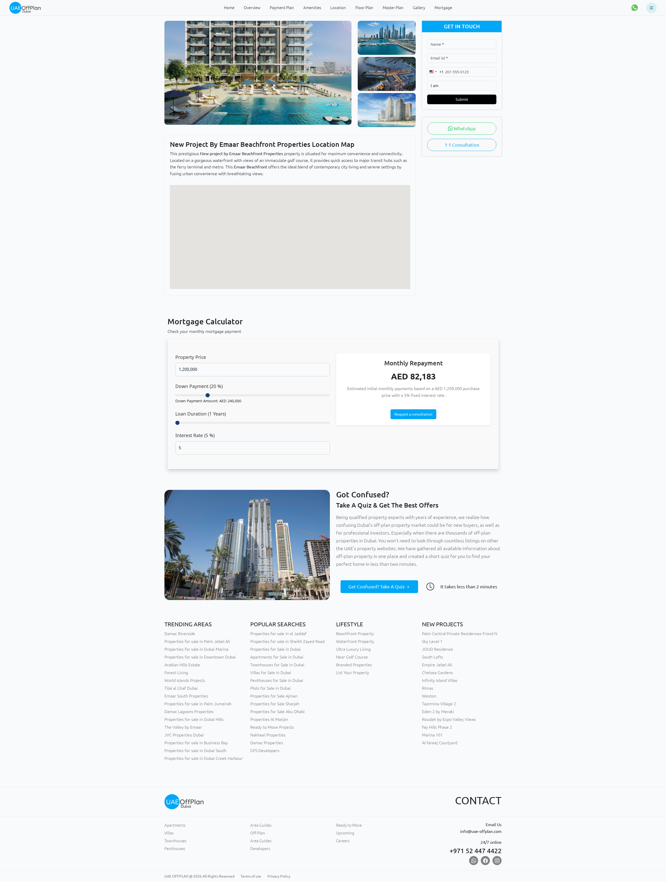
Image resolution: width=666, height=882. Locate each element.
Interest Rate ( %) (195, 435)
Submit (462, 99)
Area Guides (260, 825)
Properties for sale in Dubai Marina (196, 649)
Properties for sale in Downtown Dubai (200, 657)
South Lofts (432, 657)
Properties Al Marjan (269, 719)
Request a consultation (413, 414)
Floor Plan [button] (364, 7)
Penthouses (174, 848)
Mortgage (443, 7)
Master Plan (393, 7)
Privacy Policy (278, 876)
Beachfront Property (355, 633)
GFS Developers (264, 750)
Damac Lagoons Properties (189, 711)
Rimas (427, 688)
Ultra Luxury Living (353, 649)
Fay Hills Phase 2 (437, 727)
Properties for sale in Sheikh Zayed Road (287, 641)
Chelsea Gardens (437, 672)
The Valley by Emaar (183, 727)
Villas (169, 833)
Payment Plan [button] (282, 7)
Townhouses (175, 841)
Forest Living (176, 672)
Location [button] (338, 7)
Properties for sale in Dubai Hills (193, 719)
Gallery (419, 7)
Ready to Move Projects (272, 727)
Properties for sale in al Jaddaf (278, 633)
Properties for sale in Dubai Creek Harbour (203, 758)
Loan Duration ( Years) (200, 414)
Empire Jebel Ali (437, 664)
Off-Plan (257, 833)
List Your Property (352, 672)
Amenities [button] (312, 7)
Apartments (174, 825)
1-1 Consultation (462, 144)
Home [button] (229, 7)
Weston (429, 696)
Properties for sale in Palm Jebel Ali (197, 641)
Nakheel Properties (268, 735)
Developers (260, 848)
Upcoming (345, 833)
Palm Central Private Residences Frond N (459, 633)
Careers (342, 841)
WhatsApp (464, 128)
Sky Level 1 (432, 641)
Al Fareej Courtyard (439, 742)
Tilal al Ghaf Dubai (181, 688)
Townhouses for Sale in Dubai (277, 664)
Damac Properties (266, 742)
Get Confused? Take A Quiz (377, 586)
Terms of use (251, 876)
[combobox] (435, 71)
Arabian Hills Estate (182, 664)
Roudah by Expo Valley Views (449, 719)
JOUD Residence (437, 649)
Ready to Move (349, 825)
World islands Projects (184, 680)
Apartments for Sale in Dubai (276, 657)
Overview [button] (252, 7)
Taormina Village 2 (439, 703)
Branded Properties (354, 664)
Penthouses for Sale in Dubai (276, 680)
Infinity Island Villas (439, 680)
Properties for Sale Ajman (273, 696)
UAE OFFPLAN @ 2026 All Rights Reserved (199, 876)
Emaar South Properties (186, 696)
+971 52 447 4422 (476, 850)
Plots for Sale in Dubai (270, 688)
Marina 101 (432, 735)
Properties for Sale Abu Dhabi (277, 711)
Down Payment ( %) (199, 386)
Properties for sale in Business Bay (196, 742)
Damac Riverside (179, 633)
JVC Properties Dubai (184, 735)
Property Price (190, 357)
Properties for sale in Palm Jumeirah (198, 703)
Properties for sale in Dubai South (195, 750)
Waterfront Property (355, 641)
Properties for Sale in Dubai (275, 649)
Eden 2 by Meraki (438, 711)
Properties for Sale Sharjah (274, 703)
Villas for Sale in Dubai (270, 672)
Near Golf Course (352, 657)
